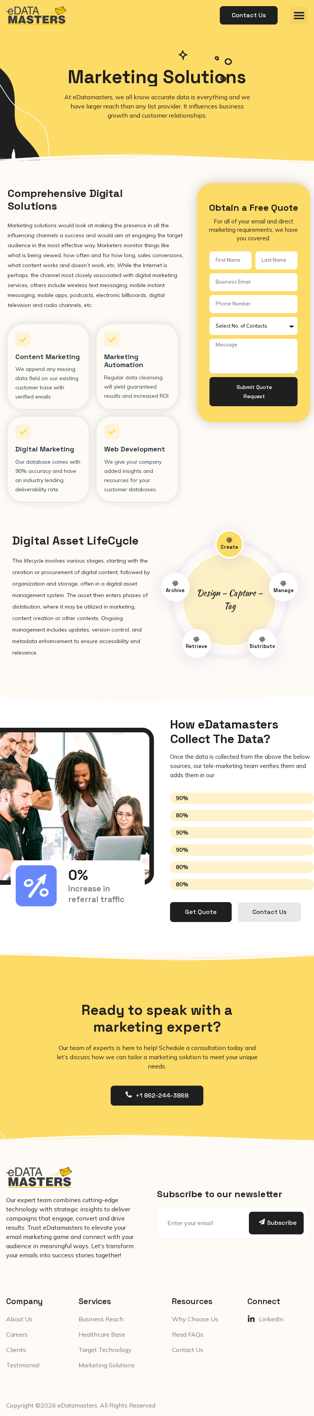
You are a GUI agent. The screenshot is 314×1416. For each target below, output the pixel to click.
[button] (299, 15)
